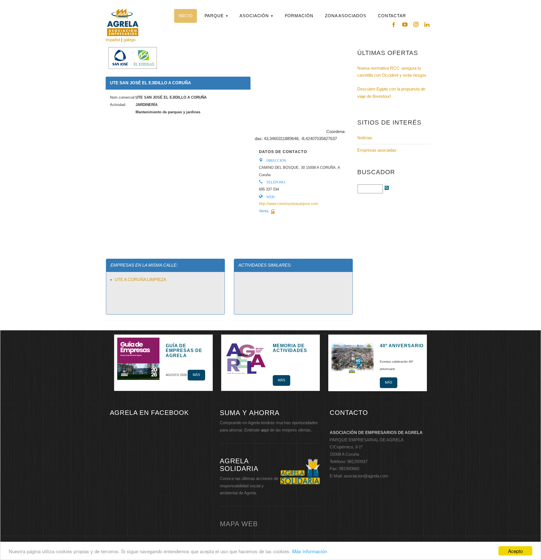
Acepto (515, 550)
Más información (309, 551)
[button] (216, 16)
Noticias (364, 138)
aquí (265, 430)
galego (129, 39)
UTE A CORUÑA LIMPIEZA (140, 279)
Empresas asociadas (376, 150)
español (113, 39)
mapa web (239, 524)
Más (196, 375)
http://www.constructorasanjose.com (288, 204)
